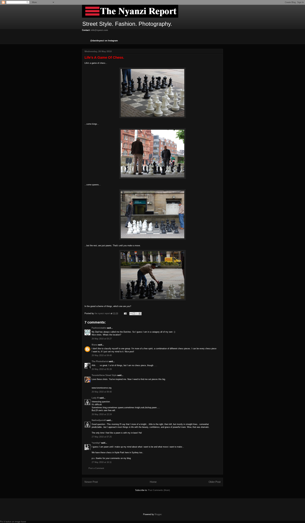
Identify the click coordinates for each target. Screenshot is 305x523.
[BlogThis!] (134, 313)
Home (153, 482)
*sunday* (96, 443)
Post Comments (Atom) (159, 490)
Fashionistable (99, 328)
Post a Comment (96, 468)
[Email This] (130, 313)
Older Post (214, 482)
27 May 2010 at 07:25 (102, 437)
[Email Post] (125, 313)
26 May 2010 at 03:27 (102, 338)
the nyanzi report (103, 313)
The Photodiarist (100, 361)
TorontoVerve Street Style (104, 375)
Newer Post (91, 482)
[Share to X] (137, 313)
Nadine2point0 (99, 420)
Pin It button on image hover (13, 521)
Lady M (95, 398)
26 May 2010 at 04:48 (102, 355)
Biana (94, 345)
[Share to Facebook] (140, 313)
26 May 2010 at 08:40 (102, 392)
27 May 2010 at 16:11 (102, 462)
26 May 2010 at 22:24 (102, 414)
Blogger (158, 514)
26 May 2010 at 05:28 (102, 369)
